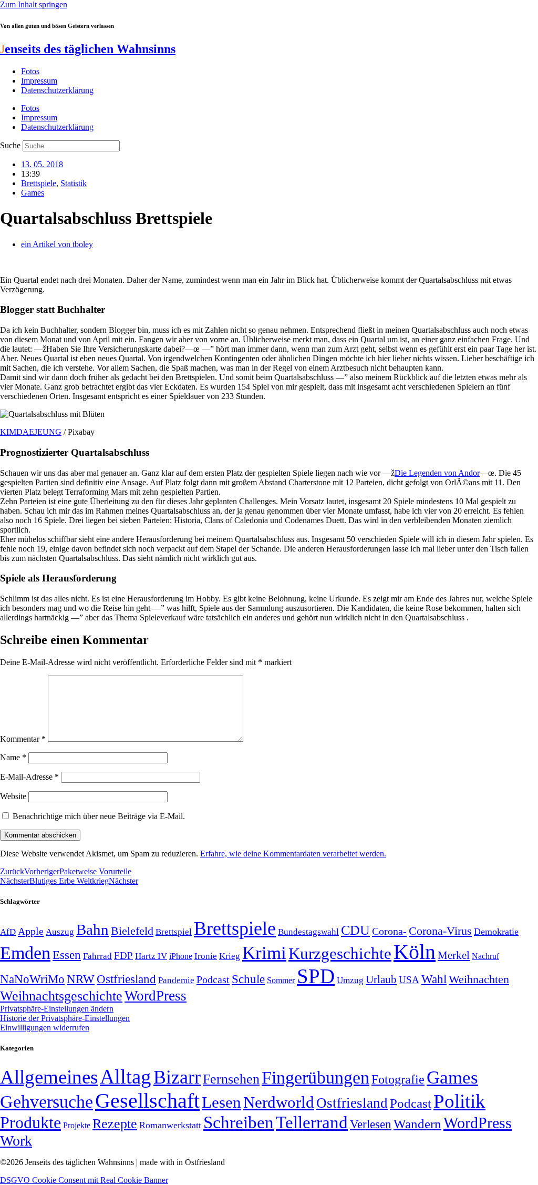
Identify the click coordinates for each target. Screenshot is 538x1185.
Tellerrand (312, 1122)
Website (13, 796)
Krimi (264, 953)
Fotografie (398, 1079)
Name (13, 757)
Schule (248, 979)
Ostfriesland (126, 979)
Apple (31, 931)
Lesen (221, 1102)
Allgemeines (49, 1077)
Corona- (389, 931)
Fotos (30, 71)
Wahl (434, 979)
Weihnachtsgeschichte (61, 996)
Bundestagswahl (308, 932)
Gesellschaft (147, 1100)
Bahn (92, 929)
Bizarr (177, 1077)
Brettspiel (174, 932)
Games (32, 192)
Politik (459, 1101)
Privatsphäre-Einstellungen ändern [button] (56, 1008)
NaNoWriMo (32, 979)
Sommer (281, 980)
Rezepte (114, 1123)
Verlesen (370, 1124)
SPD (316, 976)
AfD (8, 932)
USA (409, 979)
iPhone (180, 956)
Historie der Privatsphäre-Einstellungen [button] (65, 1018)
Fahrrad (97, 956)
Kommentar (23, 738)
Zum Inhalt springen (33, 4)
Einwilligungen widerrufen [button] (44, 1027)
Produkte (30, 1122)
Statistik (73, 183)
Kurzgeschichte (339, 953)
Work (16, 1140)
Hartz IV (151, 956)
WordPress (156, 996)
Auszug (60, 931)
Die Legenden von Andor (437, 472)
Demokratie (496, 931)
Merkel (454, 955)
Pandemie (176, 980)
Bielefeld (132, 930)
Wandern (417, 1124)
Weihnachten (479, 979)
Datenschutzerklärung (57, 90)
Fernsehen (231, 1079)
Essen (67, 955)
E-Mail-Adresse (29, 776)
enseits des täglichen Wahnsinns (87, 49)
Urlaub (381, 979)
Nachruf (485, 956)
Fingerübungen (315, 1077)
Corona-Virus (440, 930)
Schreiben (238, 1122)
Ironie (205, 956)
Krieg (229, 956)
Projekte (76, 1125)
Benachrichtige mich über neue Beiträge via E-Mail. (99, 816)
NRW (81, 979)
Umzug (350, 980)
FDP (123, 955)
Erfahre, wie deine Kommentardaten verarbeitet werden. (293, 853)
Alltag (125, 1076)
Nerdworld (278, 1102)
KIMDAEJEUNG (30, 431)
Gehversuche (46, 1101)
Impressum (39, 80)
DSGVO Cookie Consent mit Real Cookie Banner (84, 1180)
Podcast (213, 979)
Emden (25, 953)
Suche (10, 145)
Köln (415, 952)
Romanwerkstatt (170, 1125)
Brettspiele (38, 183)
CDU (355, 930)
